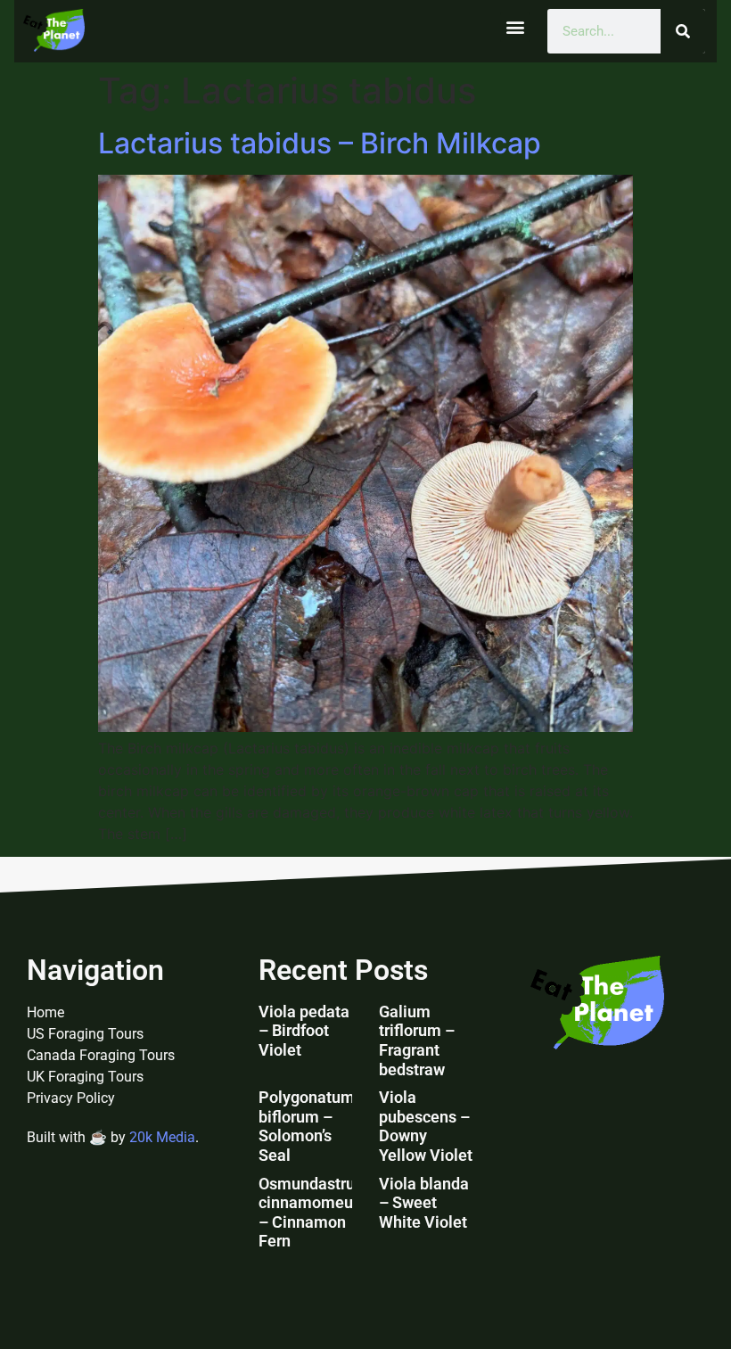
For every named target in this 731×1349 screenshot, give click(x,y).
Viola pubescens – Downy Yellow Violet (425, 1126)
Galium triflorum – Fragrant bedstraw (417, 1040)
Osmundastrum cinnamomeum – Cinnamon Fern (314, 1212)
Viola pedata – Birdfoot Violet (304, 1030)
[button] (515, 27)
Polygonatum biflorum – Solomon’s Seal (307, 1126)
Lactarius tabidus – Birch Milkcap (319, 143)
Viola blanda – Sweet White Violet (424, 1202)
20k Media (162, 1137)
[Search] (683, 31)
